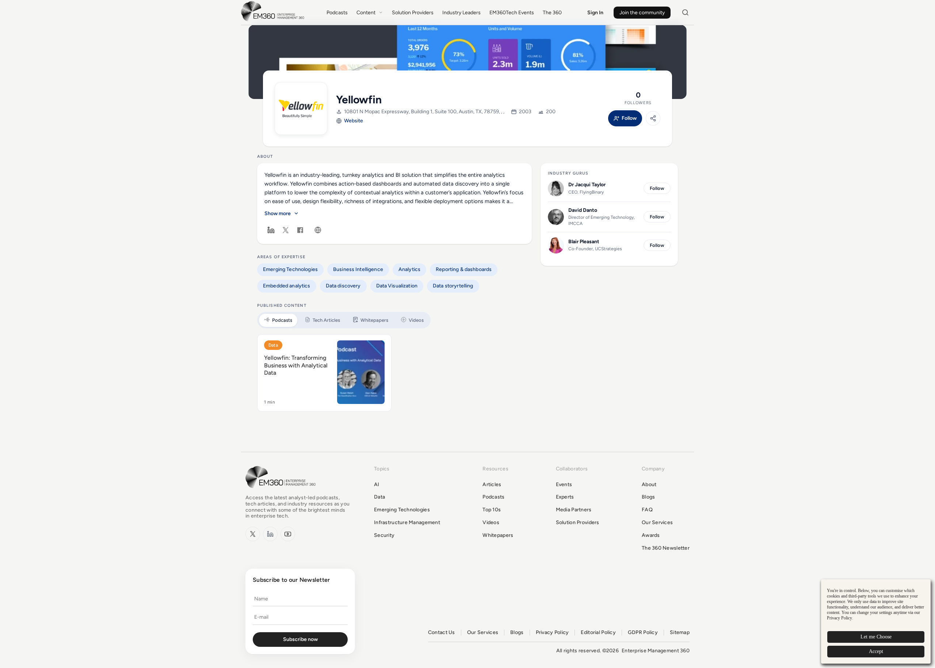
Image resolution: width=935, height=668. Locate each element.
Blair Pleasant (583, 241)
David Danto (582, 210)
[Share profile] (653, 118)
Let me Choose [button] (876, 637)
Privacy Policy (552, 632)
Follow (629, 118)
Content (365, 12)
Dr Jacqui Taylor (587, 185)
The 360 (552, 12)
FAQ (647, 510)
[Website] (317, 230)
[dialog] (876, 621)
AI (376, 484)
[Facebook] (300, 230)
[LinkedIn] (271, 230)
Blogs (648, 497)
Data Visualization (397, 286)
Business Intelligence (358, 269)
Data (273, 345)
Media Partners (574, 510)
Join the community (642, 12)
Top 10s (491, 510)
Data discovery (343, 286)
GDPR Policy (643, 632)
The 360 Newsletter (666, 548)
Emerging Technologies (290, 269)
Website (353, 121)
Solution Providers (413, 12)
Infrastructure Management (407, 522)
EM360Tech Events (511, 12)
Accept (876, 651)
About (649, 484)
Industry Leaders (461, 12)
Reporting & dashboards (464, 269)
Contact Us (441, 632)
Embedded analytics (286, 286)
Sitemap (680, 632)
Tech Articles (326, 320)
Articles (491, 484)
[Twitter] (285, 230)
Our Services (657, 522)
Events (564, 484)
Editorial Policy (598, 632)
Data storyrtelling (453, 286)
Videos (416, 320)
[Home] (274, 20)
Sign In (595, 12)
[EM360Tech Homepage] (281, 491)
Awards (651, 535)
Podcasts (337, 12)
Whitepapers (374, 320)
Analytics (409, 269)
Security (384, 535)
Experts (565, 497)
